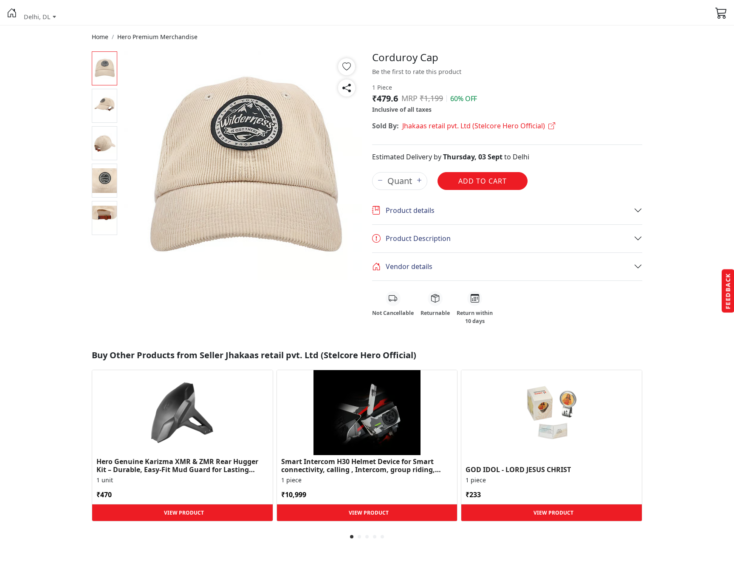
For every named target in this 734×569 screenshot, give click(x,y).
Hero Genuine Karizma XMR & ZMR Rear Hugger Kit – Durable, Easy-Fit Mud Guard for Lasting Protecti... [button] (177, 466)
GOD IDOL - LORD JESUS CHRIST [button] (518, 470)
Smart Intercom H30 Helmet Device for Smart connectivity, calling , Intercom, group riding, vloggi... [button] (358, 466)
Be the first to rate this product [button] (416, 72)
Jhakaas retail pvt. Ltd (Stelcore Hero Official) (473, 125)
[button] (12, 12)
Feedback (728, 291)
